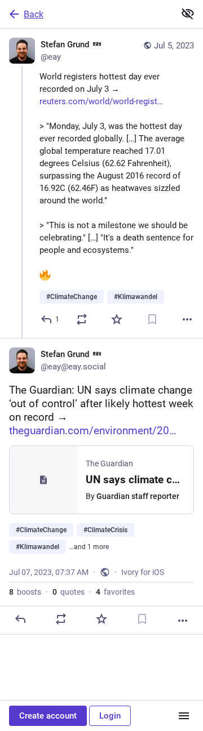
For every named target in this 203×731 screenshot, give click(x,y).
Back (33, 14)
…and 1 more (89, 547)
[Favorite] (116, 319)
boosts (25, 591)
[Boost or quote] (82, 319)
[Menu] (184, 716)
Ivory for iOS (142, 572)
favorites (115, 591)
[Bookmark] (152, 319)
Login (110, 716)
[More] (187, 319)
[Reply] (20, 619)
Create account (48, 716)
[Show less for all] (188, 13)
